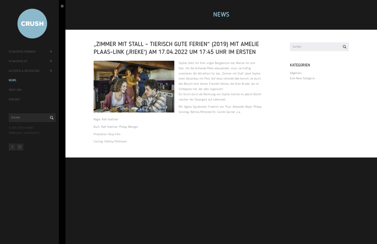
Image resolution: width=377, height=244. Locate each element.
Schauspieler (18, 61)
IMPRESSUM (15, 133)
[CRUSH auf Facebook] (12, 147)
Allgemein (296, 73)
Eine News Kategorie (302, 78)
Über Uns (15, 90)
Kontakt (14, 99)
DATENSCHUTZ (31, 133)
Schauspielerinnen (22, 51)
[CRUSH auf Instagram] (19, 147)
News (12, 80)
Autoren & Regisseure (24, 71)
